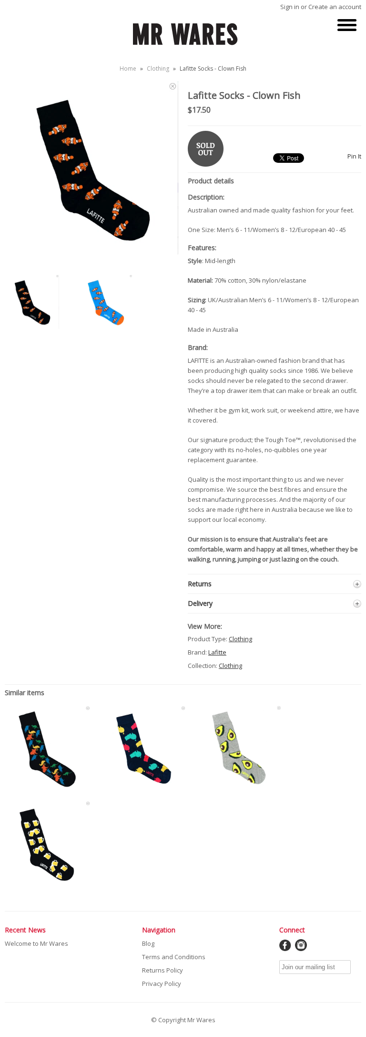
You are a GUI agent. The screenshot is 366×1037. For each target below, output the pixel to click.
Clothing (158, 68)
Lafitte (217, 652)
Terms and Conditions (173, 956)
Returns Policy (162, 970)
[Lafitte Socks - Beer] (48, 884)
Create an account (334, 6)
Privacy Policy (161, 983)
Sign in (289, 6)
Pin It (354, 156)
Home (128, 68)
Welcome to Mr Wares (36, 943)
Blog (148, 943)
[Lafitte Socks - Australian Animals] (48, 789)
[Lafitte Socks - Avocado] (238, 789)
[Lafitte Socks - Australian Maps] (143, 789)
